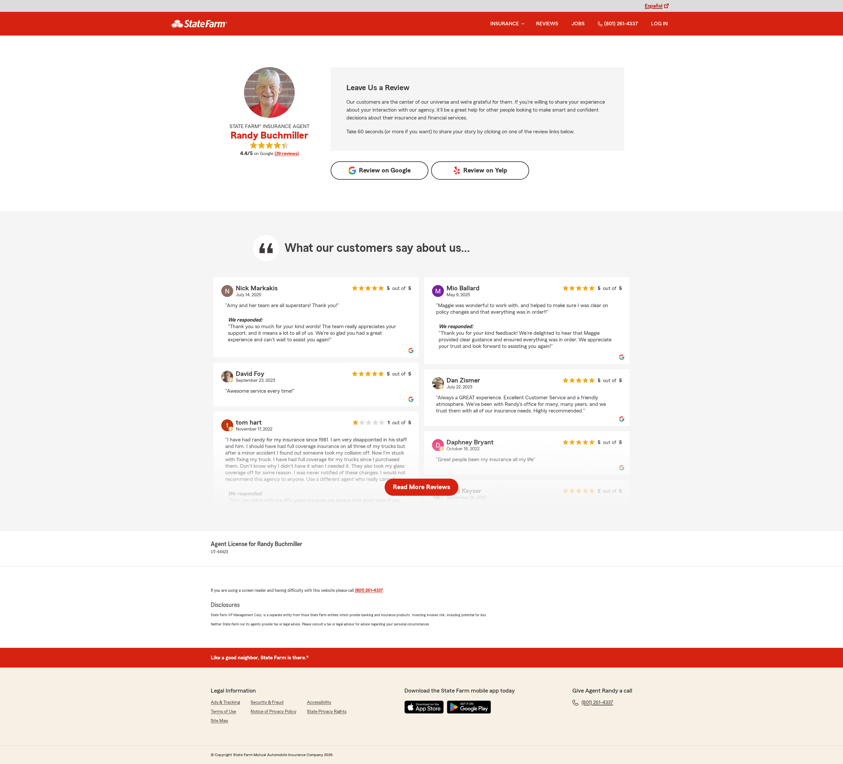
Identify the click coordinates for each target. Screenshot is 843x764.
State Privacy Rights (326, 711)
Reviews (547, 23)
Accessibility (319, 702)
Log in (659, 23)
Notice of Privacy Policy (273, 711)
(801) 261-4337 (621, 23)
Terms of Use (223, 711)
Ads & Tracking (225, 702)
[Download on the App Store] (424, 707)
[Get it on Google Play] (469, 707)
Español (654, 6)
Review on (385, 170)
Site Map (219, 721)
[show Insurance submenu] (521, 24)
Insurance (504, 23)
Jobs (578, 23)
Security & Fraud (267, 702)
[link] (199, 23)
